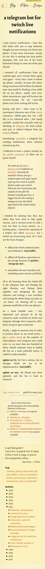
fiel (35, 471)
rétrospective (12, 481)
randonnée (32, 477)
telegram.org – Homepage (20, 417)
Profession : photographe (21, 510)
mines (22, 474)
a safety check (14, 337)
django (19, 471)
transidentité (30, 481)
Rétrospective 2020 (19, 546)
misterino (30, 233)
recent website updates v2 (22, 542)
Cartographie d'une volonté (22, 516)
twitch (39, 112)
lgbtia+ (15, 474)
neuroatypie (31, 474)
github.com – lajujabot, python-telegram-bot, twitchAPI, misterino (26, 430)
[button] (9, 490)
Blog (13, 6)
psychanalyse (20, 477)
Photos (24, 6)
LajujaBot (20, 138)
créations (11, 392)
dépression (28, 471)
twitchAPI (12, 172)
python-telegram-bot (18, 167)
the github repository (14, 154)
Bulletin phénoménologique (23, 526)
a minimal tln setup (19, 513)
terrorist (7, 132)
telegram (20, 126)
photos (9, 477)
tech (18, 392)
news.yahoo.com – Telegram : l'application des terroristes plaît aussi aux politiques (24, 423)
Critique (37, 6)
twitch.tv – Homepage (18, 411)
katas (8, 474)
